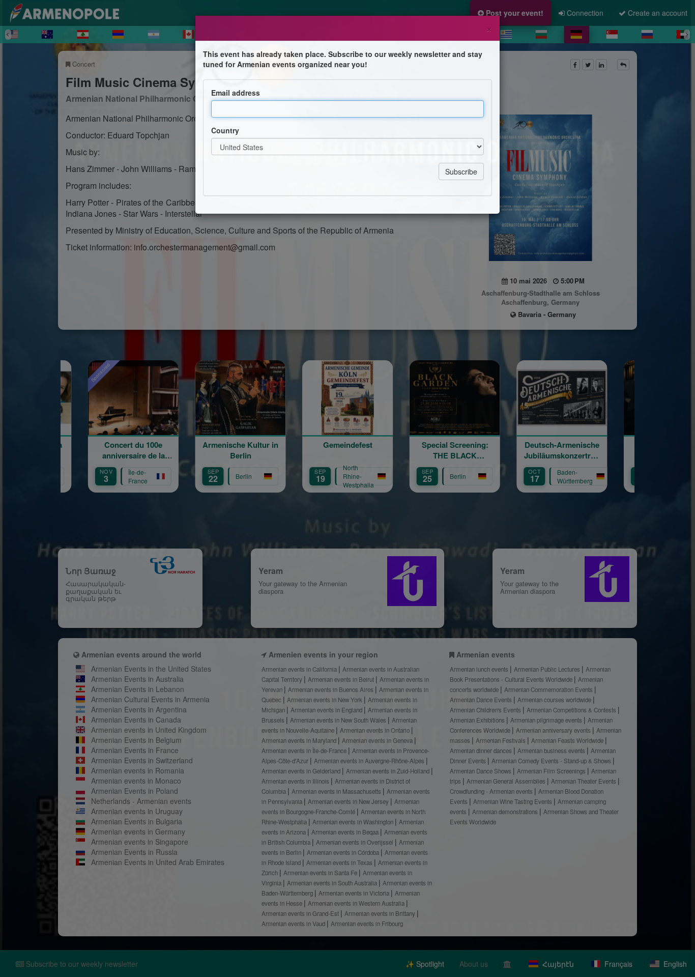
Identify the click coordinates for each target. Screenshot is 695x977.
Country (225, 130)
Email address (235, 93)
